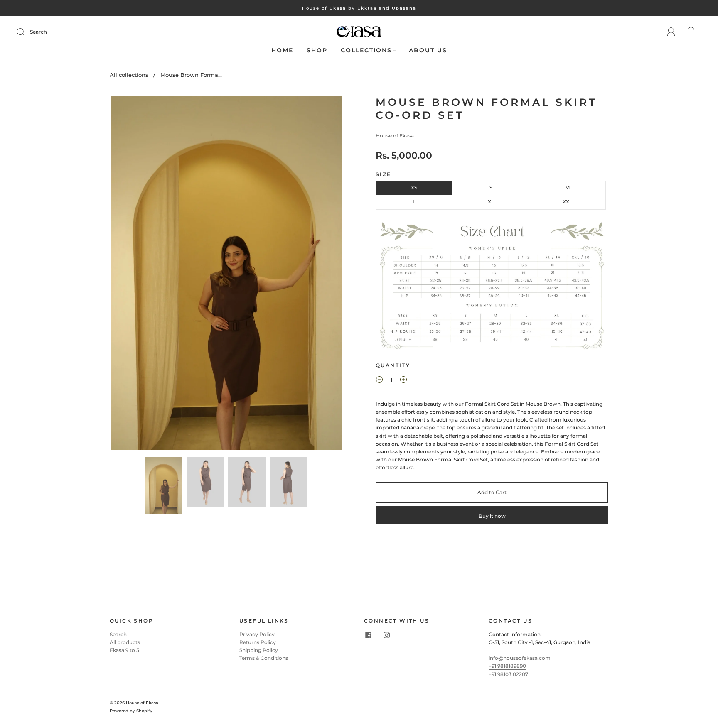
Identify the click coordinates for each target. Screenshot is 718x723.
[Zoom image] (226, 274)
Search (38, 32)
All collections (129, 74)
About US (428, 50)
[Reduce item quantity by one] (379, 381)
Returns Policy (257, 642)
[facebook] (368, 635)
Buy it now (492, 516)
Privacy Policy (257, 634)
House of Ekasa (395, 135)
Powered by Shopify (131, 710)
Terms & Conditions (263, 658)
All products (125, 642)
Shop (317, 50)
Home (282, 50)
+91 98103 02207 (508, 674)
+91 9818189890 (507, 666)
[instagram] (386, 635)
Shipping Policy (258, 650)
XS (414, 187)
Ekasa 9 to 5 (124, 650)
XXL (567, 202)
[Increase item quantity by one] (403, 381)
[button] (134, 274)
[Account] (671, 32)
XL (491, 202)
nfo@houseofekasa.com (520, 658)
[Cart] (691, 32)
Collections (366, 50)
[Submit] (26, 32)
